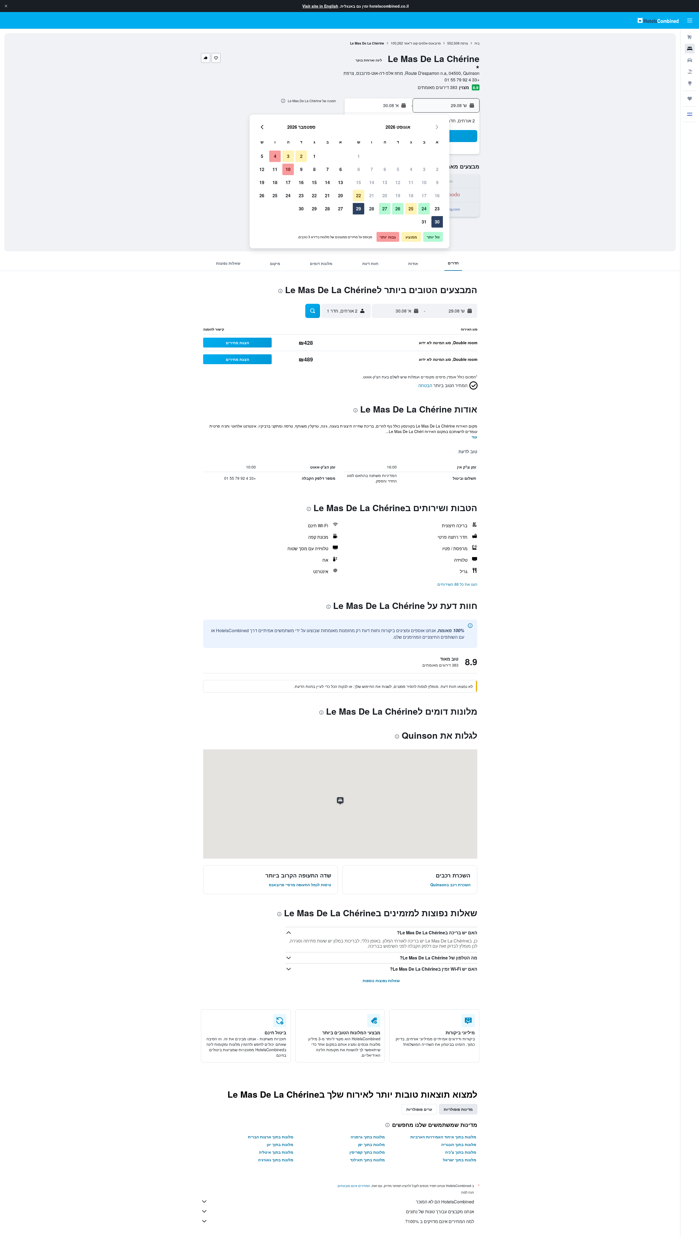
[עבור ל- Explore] (690, 83)
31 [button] (424, 222)
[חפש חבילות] (690, 71)
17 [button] (424, 195)
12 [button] (397, 182)
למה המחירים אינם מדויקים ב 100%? (439, 1221)
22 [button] (358, 195)
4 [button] (411, 169)
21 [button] (371, 195)
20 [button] (384, 195)
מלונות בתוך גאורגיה (275, 1159)
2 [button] (437, 169)
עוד (474, 437)
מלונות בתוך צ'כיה (460, 1152)
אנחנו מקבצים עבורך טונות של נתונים (440, 1211)
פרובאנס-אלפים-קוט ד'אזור (422, 43)
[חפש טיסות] (690, 37)
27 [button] (384, 208)
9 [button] (437, 182)
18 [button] (410, 195)
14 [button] (371, 182)
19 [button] (397, 195)
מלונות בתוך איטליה (276, 1152)
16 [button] (437, 195)
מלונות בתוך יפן (371, 1144)
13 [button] (384, 182)
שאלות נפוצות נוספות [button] (381, 980)
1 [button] (358, 156)
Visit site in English (320, 6)
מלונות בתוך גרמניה (368, 1136)
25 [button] (410, 208)
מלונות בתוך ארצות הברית (270, 1136)
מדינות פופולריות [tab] (458, 1109)
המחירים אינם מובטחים (354, 1185)
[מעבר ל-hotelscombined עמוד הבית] (658, 20)
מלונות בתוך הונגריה (458, 1144)
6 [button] (385, 169)
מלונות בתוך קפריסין (367, 1152)
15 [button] (358, 182)
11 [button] (410, 182)
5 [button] (398, 169)
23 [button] (437, 208)
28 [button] (371, 208)
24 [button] (424, 208)
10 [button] (424, 182)
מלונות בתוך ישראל (459, 1159)
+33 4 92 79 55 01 (462, 79)
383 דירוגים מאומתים (437, 87)
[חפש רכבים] (690, 60)
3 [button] (424, 169)
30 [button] (437, 222)
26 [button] (397, 208)
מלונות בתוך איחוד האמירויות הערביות (443, 1136)
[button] (6, 6)
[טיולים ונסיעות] (690, 98)
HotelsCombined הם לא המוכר (445, 1201)
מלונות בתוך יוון (280, 1144)
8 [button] (358, 169)
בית (477, 43)
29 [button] (358, 208)
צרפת (464, 43)
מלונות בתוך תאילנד (367, 1159)
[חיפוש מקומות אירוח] (690, 48)
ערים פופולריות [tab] (419, 1109)
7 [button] (372, 169)
